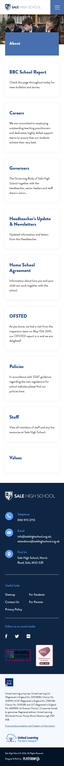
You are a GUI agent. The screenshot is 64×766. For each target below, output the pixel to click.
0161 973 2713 (26, 520)
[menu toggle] (57, 7)
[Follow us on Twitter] (17, 636)
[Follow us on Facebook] (6, 636)
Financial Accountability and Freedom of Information (30, 726)
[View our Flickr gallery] (28, 636)
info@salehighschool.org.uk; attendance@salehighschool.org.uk (38, 539)
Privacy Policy (13, 609)
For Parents (36, 602)
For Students (37, 594)
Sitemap (10, 594)
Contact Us (12, 602)
